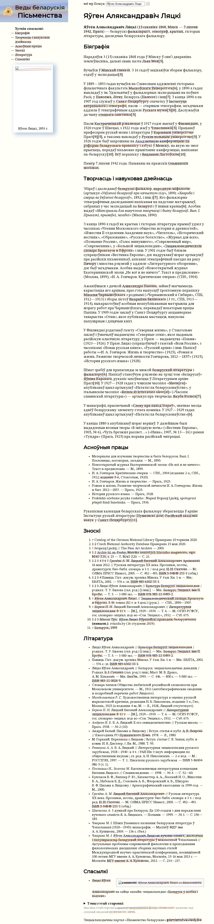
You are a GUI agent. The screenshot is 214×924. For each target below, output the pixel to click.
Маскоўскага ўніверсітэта (151, 88)
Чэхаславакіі (161, 128)
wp (91, 4)
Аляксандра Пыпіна (139, 286)
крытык (176, 31)
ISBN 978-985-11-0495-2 (155, 594)
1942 (87, 31)
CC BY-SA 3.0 (117, 912)
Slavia (173, 383)
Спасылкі (22, 59)
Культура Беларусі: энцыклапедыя (173, 586)
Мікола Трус (108, 619)
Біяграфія (22, 33)
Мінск (173, 27)
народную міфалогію (171, 189)
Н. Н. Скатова (176, 569)
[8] (174, 110)
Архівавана (191, 561)
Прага (98, 31)
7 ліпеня (191, 27)
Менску (162, 146)
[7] (168, 97)
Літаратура (23, 55)
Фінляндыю (188, 124)
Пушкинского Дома (135, 735)
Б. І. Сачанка (114, 672)
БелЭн (132, 676)
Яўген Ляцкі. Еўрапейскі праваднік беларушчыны (157, 619)
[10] (110, 154)
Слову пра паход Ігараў (153, 406)
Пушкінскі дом (150, 516)
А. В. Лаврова (192, 731)
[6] (175, 88)
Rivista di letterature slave (143, 392)
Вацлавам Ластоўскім (160, 154)
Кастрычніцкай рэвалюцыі (117, 124)
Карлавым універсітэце (174, 132)
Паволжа (103, 97)
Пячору (90, 264)
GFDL (131, 912)
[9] (95, 137)
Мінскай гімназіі (115, 70)
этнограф (160, 31)
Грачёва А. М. (120, 561)
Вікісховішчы (192, 882)
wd (86, 4)
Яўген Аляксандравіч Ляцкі (115, 598)
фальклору (93, 374)
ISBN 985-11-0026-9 (106, 681)
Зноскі (20, 50)
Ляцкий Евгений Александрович (156, 561)
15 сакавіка (148, 27)
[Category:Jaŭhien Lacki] (127, 882)
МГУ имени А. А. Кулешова (128, 861)
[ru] (181, 383)
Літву (117, 97)
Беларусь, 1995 (105, 628)
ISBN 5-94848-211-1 (173, 573)
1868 (162, 27)
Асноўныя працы (28, 46)
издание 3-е (109, 477)
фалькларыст (138, 31)
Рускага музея (155, 110)
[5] (160, 61)
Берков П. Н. (103, 607)
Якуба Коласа (184, 396)
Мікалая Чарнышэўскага (104, 295)
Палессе (148, 97)
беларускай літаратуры (172, 370)
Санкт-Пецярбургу (132, 101)
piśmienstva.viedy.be (184, 920)
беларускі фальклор (135, 189)
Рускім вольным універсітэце (167, 137)
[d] (166, 392)
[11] (133, 520)
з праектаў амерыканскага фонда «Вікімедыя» (145, 908)
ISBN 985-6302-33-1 (145, 582)
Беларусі (145, 206)
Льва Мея (150, 61)
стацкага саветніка (114, 115)
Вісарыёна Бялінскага (147, 299)
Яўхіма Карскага (98, 379)
